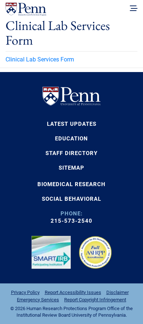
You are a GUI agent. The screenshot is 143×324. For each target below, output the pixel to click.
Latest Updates (71, 124)
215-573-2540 (71, 221)
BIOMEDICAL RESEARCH (71, 184)
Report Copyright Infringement (95, 299)
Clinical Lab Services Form (40, 59)
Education (71, 138)
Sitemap (71, 168)
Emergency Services (38, 299)
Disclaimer (117, 292)
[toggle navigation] (134, 8)
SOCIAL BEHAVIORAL (71, 199)
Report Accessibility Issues (73, 292)
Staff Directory (71, 153)
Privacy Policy (25, 292)
